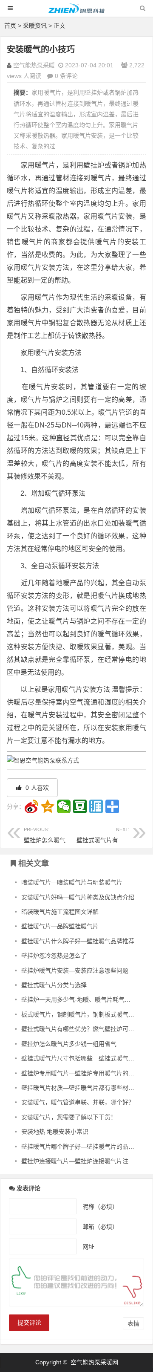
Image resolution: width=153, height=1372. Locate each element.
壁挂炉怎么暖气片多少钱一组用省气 (71, 835)
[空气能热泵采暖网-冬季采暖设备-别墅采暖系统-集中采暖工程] (76, 12)
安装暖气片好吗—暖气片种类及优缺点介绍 (77, 897)
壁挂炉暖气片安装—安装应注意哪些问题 (74, 970)
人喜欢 (36, 787)
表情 (133, 1323)
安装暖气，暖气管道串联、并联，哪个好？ (77, 1102)
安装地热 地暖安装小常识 (54, 1131)
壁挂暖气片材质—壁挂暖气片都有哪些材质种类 (83, 1087)
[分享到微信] (64, 806)
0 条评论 (66, 75)
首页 (10, 25)
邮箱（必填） (100, 1226)
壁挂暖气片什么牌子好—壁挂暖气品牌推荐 (77, 941)
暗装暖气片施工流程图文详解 (60, 911)
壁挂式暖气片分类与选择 (54, 985)
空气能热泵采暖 (34, 65)
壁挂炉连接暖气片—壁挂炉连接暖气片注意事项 (83, 1161)
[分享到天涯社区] (96, 806)
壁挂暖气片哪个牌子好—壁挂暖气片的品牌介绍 (83, 1146)
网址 (88, 1246)
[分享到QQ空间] (47, 806)
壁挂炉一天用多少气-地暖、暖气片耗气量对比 (81, 999)
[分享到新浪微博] (31, 806)
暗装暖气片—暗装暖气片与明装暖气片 (71, 882)
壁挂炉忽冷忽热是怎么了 (54, 955)
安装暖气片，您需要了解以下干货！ (68, 1117)
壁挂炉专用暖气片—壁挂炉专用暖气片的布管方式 (86, 1073)
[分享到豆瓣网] (80, 806)
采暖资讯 (35, 25)
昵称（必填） (100, 1206)
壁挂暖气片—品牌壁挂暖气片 (60, 926)
